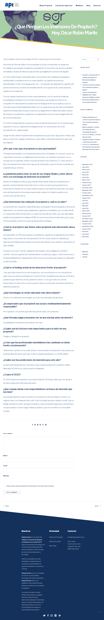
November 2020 (87, 221)
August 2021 (86, 198)
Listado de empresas (64, 5)
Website (6, 476)
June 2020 (85, 234)
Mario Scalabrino (87, 127)
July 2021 (85, 200)
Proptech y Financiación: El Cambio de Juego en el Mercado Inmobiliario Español (90, 78)
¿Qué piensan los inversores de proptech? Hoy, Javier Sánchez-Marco (91, 147)
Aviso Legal (52, 545)
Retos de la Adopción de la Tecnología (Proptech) (90, 101)
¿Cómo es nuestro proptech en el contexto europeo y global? (91, 87)
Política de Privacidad (56, 537)
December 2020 (87, 218)
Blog (88, 5)
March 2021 (85, 211)
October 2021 (86, 193)
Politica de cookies (55, 541)
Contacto (97, 5)
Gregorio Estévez (87, 139)
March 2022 (86, 180)
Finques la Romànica (89, 117)
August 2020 (86, 229)
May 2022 (85, 175)
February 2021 (86, 213)
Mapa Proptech (46, 5)
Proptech (85, 254)
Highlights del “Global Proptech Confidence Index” (91, 96)
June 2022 (85, 172)
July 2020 (85, 231)
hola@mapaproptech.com (76, 537)
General (84, 257)
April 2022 (85, 177)
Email (5, 466)
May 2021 (85, 205)
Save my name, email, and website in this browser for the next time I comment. (30, 486)
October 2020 (86, 224)
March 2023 (86, 169)
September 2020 (87, 226)
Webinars (79, 5)
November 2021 (87, 190)
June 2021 (85, 203)
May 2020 (85, 236)
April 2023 (85, 167)
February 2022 (87, 182)
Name (5, 455)
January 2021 (86, 216)
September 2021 (87, 195)
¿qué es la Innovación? (89, 92)
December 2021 (87, 187)
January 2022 (86, 185)
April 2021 (85, 208)
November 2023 (87, 164)
